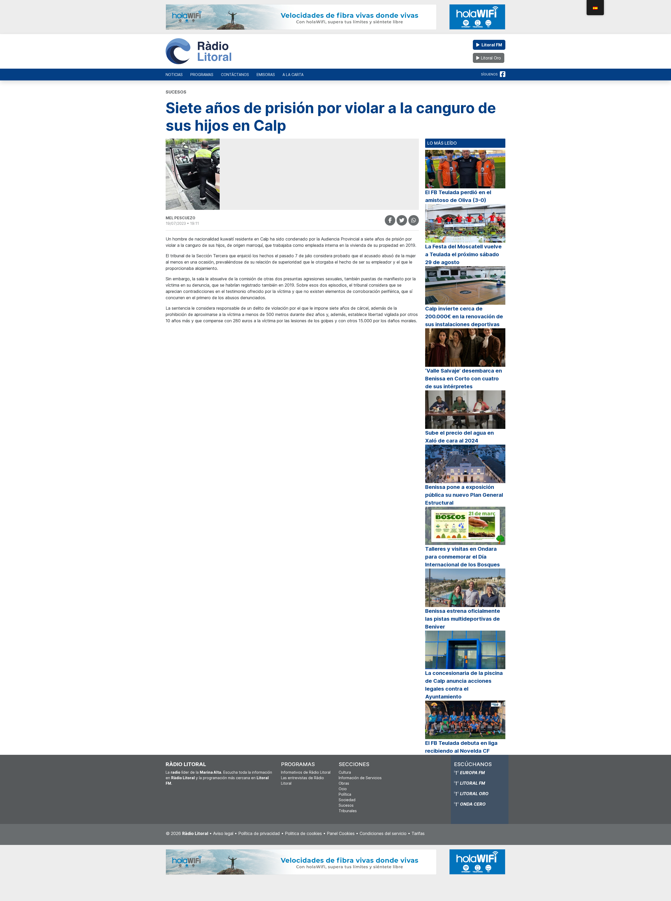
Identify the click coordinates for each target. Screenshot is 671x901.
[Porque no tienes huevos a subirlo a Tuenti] (402, 220)
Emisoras (266, 74)
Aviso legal (223, 833)
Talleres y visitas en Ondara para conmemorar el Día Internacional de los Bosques (462, 557)
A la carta (293, 74)
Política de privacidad (259, 833)
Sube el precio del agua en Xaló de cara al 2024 (459, 437)
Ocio (343, 789)
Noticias (174, 74)
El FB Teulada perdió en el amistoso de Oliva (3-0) (458, 196)
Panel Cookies (341, 833)
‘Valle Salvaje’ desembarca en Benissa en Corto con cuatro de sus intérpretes (463, 379)
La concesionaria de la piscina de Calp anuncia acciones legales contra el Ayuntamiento (464, 685)
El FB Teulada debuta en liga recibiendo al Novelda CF (461, 747)
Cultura (345, 772)
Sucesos (346, 805)
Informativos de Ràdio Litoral (306, 772)
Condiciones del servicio (383, 833)
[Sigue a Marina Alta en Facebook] (502, 74)
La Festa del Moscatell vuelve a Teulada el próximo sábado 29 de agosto (463, 254)
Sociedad (347, 800)
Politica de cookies (303, 833)
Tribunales (348, 811)
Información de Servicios (360, 778)
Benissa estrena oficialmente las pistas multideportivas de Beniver (462, 619)
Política (345, 794)
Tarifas (418, 833)
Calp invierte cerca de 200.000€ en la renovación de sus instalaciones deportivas (464, 316)
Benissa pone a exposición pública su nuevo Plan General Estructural (464, 495)
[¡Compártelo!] (390, 220)
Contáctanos (235, 74)
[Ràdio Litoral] (198, 51)
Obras (344, 783)
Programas (201, 74)
